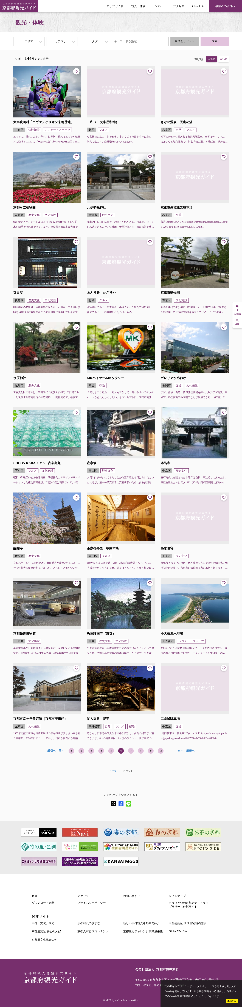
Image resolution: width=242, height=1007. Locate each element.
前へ (61, 750)
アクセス (178, 6)
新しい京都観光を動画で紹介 (141, 923)
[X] (113, 804)
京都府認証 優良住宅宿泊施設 (187, 923)
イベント (159, 6)
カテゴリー (62, 41)
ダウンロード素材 (43, 902)
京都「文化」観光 (43, 923)
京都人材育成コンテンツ (93, 931)
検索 (214, 41)
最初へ (51, 750)
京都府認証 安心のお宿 (46, 931)
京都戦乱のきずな (88, 923)
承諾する (231, 1001)
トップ (113, 771)
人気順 (211, 59)
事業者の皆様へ (225, 6)
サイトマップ (177, 896)
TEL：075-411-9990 (147, 985)
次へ (180, 750)
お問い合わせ (131, 896)
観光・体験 (138, 6)
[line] (128, 804)
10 (160, 750)
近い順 (223, 59)
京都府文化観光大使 (44, 939)
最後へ (190, 750)
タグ (95, 41)
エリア (29, 41)
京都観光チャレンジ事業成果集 (143, 931)
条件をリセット (185, 41)
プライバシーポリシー (91, 902)
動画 (34, 896)
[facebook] (121, 804)
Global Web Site (178, 931)
